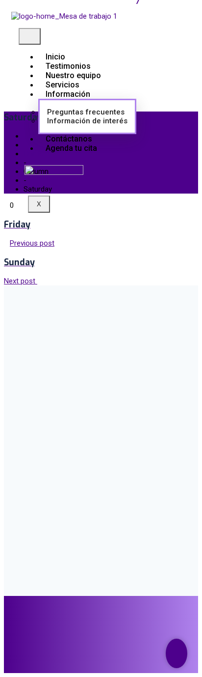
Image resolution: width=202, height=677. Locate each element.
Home (33, 153)
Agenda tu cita (71, 148)
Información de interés (87, 120)
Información (68, 94)
